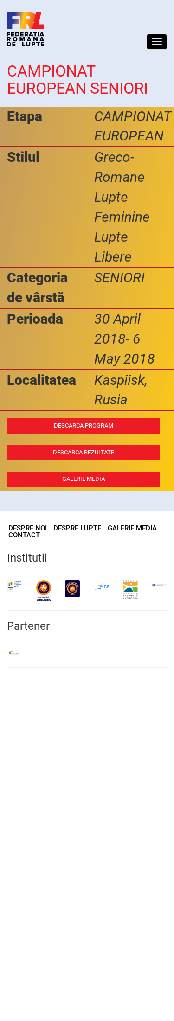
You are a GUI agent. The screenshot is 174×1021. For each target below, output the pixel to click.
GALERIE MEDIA (132, 528)
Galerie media (83, 478)
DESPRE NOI (27, 528)
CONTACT (24, 535)
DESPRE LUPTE (77, 528)
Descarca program (83, 425)
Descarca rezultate (83, 452)
